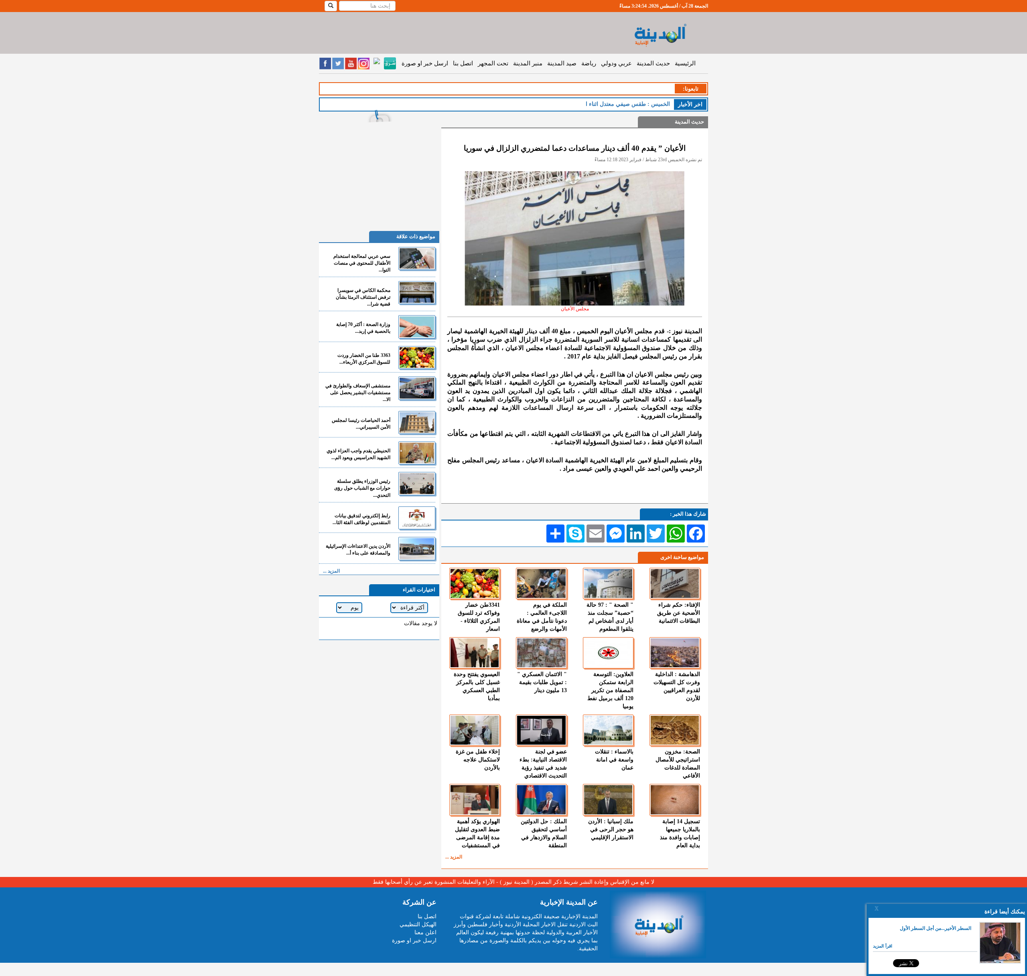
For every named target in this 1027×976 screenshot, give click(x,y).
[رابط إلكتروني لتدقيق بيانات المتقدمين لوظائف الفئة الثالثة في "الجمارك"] (416, 517)
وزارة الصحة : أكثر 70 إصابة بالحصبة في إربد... (363, 328)
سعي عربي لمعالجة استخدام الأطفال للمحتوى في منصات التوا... (361, 263)
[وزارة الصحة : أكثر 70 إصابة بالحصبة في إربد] (416, 326)
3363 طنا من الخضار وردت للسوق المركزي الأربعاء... (363, 358)
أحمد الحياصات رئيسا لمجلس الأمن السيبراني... (361, 423)
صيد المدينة (561, 63)
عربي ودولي (616, 63)
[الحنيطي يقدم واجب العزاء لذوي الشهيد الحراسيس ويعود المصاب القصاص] (416, 452)
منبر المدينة (527, 63)
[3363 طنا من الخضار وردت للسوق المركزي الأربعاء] (416, 357)
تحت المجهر (493, 63)
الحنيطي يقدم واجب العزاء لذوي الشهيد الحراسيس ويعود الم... (358, 454)
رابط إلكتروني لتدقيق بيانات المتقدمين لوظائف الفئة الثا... (361, 519)
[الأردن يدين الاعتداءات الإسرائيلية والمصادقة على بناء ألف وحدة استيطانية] (416, 548)
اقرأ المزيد (882, 946)
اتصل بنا (463, 63)
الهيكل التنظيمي (418, 924)
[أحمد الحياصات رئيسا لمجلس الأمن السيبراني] (416, 422)
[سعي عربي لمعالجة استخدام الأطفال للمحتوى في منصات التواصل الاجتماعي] (416, 258)
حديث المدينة (653, 63)
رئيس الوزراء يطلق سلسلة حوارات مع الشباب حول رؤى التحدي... (362, 488)
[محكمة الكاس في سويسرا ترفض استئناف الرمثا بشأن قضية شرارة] (416, 292)
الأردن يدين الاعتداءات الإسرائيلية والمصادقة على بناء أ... (358, 549)
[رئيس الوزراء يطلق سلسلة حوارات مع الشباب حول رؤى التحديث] (416, 483)
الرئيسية (685, 63)
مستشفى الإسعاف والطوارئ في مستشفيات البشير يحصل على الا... (357, 392)
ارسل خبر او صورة (425, 63)
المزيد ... (453, 857)
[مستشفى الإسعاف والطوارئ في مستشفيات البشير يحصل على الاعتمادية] (416, 388)
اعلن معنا (425, 932)
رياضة (588, 63)
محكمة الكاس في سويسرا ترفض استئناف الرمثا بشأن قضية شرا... (363, 297)
